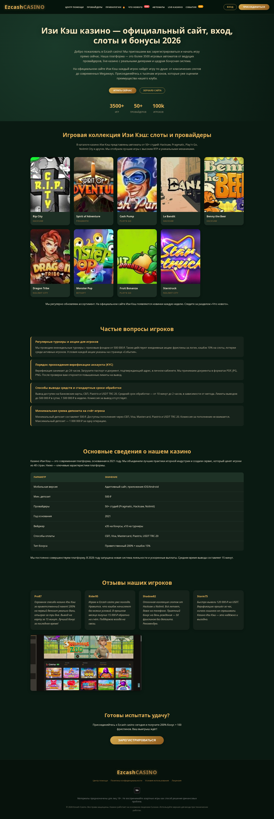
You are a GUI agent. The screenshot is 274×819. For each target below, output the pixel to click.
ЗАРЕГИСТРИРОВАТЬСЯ (137, 740)
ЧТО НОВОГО (138, 7)
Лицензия (176, 780)
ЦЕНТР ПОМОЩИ (74, 7)
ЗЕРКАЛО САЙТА (152, 90)
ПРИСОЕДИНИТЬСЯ (254, 7)
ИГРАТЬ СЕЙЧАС (122, 90)
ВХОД (230, 7)
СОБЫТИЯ (194, 7)
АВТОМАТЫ (159, 7)
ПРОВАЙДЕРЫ (95, 7)
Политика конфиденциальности (126, 780)
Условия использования (157, 780)
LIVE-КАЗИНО (175, 7)
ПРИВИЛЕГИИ (115, 7)
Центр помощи (100, 780)
